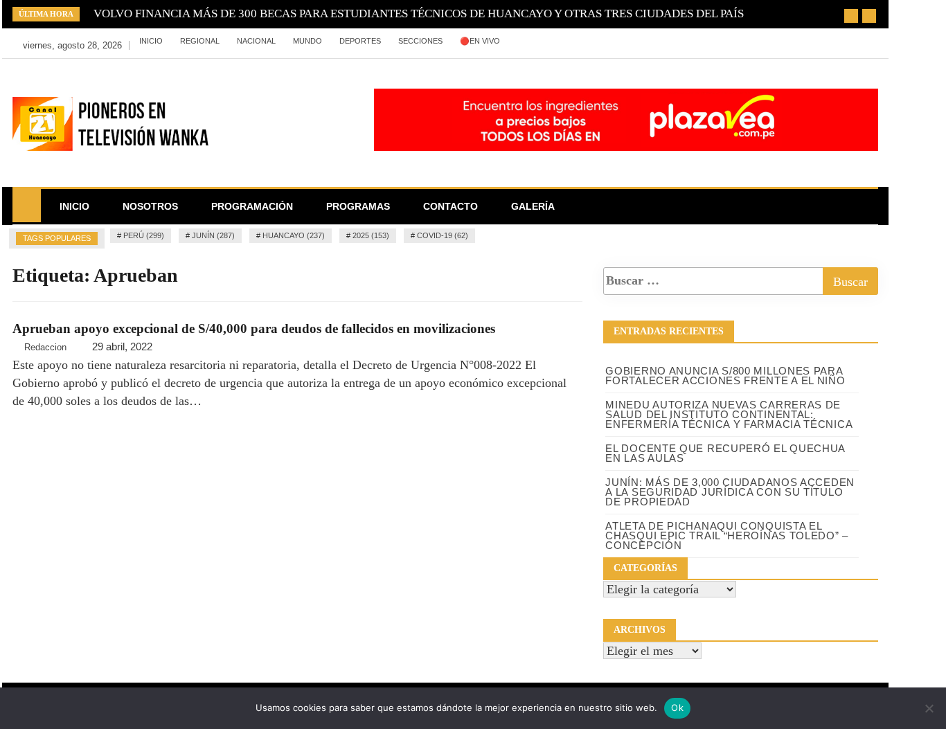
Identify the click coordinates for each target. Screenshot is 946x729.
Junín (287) (213, 235)
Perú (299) (143, 235)
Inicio (151, 41)
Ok (677, 707)
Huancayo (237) (293, 235)
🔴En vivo (480, 41)
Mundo (307, 41)
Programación (252, 206)
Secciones (420, 41)
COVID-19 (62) (442, 235)
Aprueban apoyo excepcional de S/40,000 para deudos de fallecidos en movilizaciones (253, 328)
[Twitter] (636, 41)
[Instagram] (657, 41)
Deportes (360, 41)
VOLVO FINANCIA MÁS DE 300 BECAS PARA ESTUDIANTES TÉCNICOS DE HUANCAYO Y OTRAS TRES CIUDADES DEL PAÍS (418, 13)
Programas (358, 206)
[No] (929, 708)
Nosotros (150, 206)
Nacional (256, 41)
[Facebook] (615, 41)
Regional (200, 41)
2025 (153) (370, 235)
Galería (533, 206)
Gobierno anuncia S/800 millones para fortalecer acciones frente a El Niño (725, 375)
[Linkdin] (676, 41)
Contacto (450, 206)
